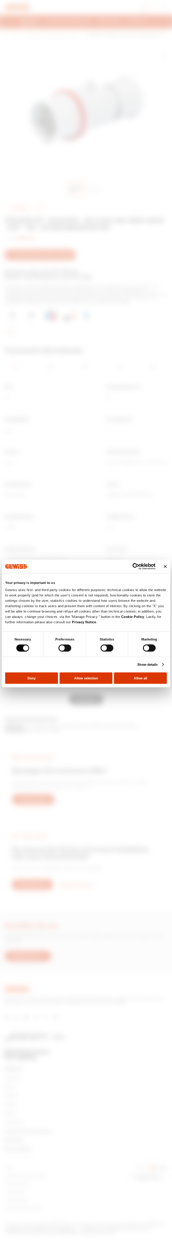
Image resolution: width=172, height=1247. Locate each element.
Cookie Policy (132, 616)
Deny (32, 678)
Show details (147, 664)
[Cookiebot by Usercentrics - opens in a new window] (135, 566)
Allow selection (86, 678)
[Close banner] (165, 566)
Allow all (140, 678)
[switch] (64, 648)
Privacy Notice (84, 622)
